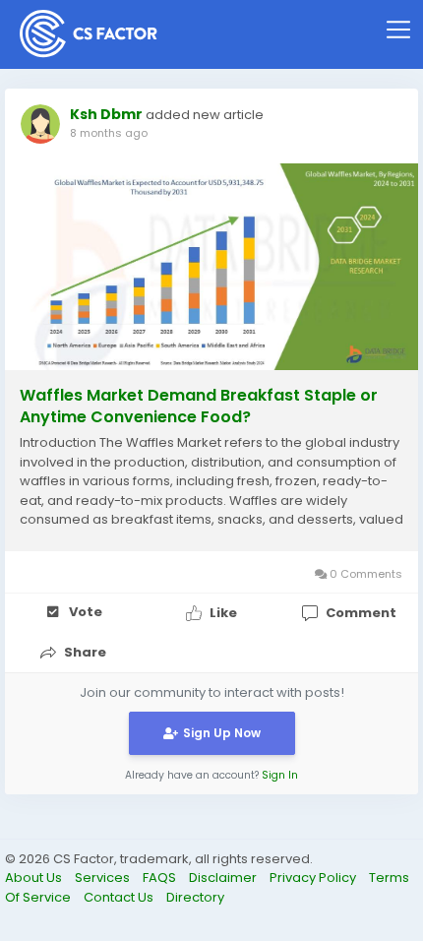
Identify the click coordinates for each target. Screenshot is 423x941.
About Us (35, 877)
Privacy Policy (314, 877)
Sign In (280, 775)
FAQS (161, 877)
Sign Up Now (222, 732)
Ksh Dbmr (106, 114)
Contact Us (120, 897)
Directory (195, 897)
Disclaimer (224, 877)
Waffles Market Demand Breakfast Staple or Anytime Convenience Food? (199, 406)
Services (104, 877)
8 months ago (109, 133)
